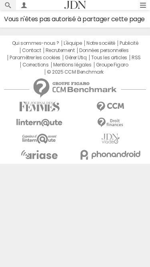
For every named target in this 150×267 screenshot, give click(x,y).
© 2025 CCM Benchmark (75, 72)
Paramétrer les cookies (35, 57)
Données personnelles (103, 50)
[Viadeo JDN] (110, 139)
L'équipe (73, 43)
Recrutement (60, 50)
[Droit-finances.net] (110, 123)
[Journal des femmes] (39, 107)
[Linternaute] (39, 122)
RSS (136, 57)
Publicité (129, 43)
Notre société (100, 43)
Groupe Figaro (112, 64)
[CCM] (110, 107)
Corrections (35, 64)
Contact (31, 50)
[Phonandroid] (110, 155)
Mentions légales (72, 64)
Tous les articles (109, 57)
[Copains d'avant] (39, 139)
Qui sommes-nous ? (35, 43)
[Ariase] (39, 154)
